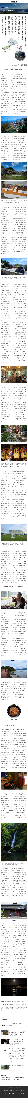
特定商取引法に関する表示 (9, 1090)
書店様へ (22, 1090)
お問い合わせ (21, 1093)
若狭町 (23, 1077)
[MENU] (1, 1)
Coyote (2, 7)
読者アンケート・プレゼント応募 (11, 1093)
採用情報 (17, 1090)
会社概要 (10, 1087)
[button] (14, 669)
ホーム (5, 1087)
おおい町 (8, 1079)
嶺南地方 (8, 1077)
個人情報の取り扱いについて (19, 1087)
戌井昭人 (19, 1079)
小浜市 (3, 1079)
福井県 (3, 1077)
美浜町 (18, 1077)
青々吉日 (14, 1079)
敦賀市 (14, 1077)
